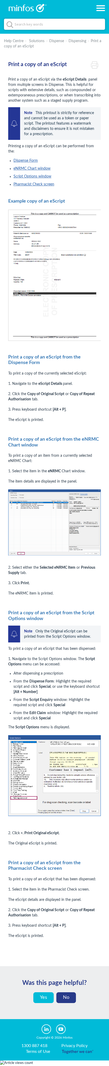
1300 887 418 (34, 1046)
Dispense (56, 41)
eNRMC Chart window (32, 168)
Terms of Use (38, 1051)
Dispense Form (25, 161)
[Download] (44, 545)
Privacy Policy (74, 1046)
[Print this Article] (96, 64)
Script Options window (32, 176)
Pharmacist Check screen (33, 184)
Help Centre (14, 41)
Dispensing (77, 41)
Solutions (37, 41)
